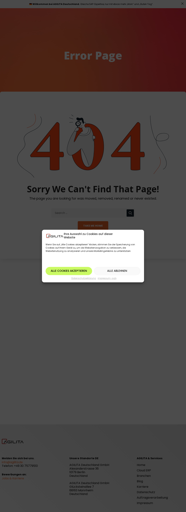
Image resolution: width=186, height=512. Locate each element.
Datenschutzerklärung (83, 278)
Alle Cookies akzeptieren (69, 271)
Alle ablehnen (117, 271)
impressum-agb (107, 278)
